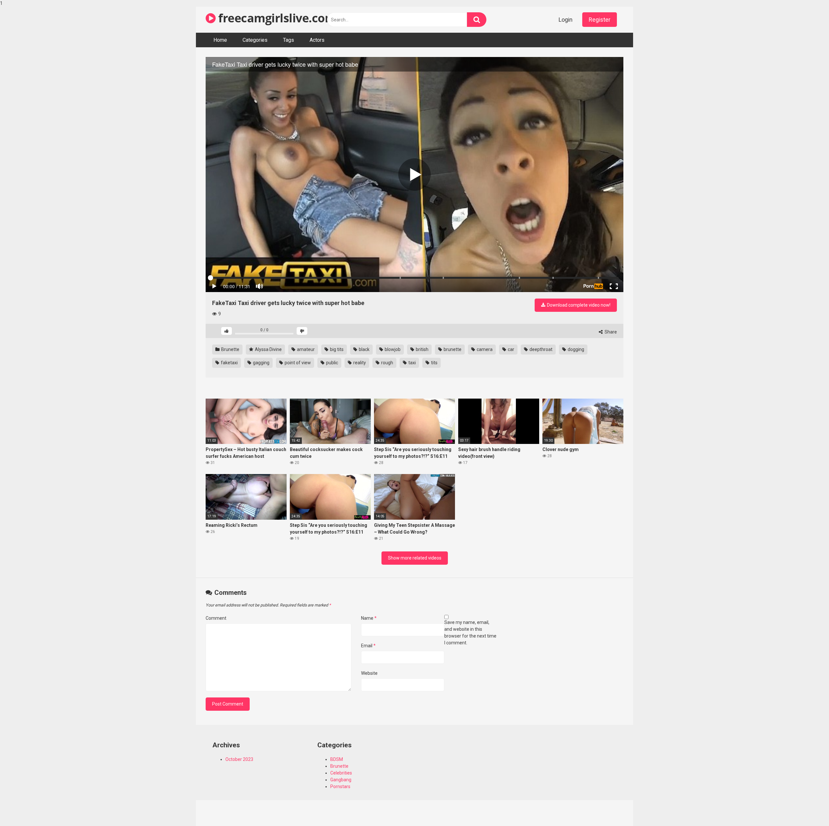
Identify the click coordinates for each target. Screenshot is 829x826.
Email (368, 645)
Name (369, 618)
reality (359, 362)
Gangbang (340, 779)
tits (433, 362)
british (421, 349)
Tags (288, 40)
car (510, 349)
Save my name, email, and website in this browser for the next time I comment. (470, 632)
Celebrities (341, 772)
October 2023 (239, 759)
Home (220, 40)
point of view (297, 362)
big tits (336, 349)
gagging (260, 362)
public (331, 362)
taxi (411, 362)
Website (369, 673)
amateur (305, 349)
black (363, 349)
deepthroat (540, 349)
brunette (452, 349)
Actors (317, 40)
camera (484, 349)
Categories (255, 40)
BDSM (336, 759)
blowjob (392, 349)
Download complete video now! (578, 305)
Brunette (229, 349)
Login (566, 19)
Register (599, 19)
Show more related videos (414, 557)
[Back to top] (807, 807)
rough (386, 362)
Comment (216, 618)
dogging (575, 349)
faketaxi (229, 362)
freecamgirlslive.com (276, 18)
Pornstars (340, 786)
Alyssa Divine (268, 349)
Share (610, 331)
